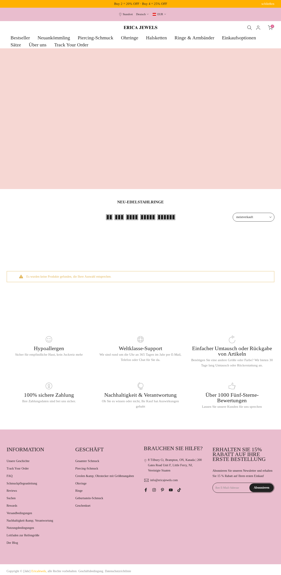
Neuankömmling (54, 37)
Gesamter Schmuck (87, 461)
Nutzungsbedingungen (20, 528)
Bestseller (20, 37)
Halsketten (156, 37)
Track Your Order (71, 44)
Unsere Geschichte (18, 461)
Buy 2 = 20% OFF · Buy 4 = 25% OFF (140, 3)
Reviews (12, 490)
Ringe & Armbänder (194, 37)
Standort (128, 14)
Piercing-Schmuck (95, 37)
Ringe (79, 490)
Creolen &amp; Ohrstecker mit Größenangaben (104, 476)
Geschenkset (82, 505)
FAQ (10, 476)
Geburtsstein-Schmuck (89, 498)
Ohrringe (129, 37)
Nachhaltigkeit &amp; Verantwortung (30, 520)
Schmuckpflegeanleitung (22, 483)
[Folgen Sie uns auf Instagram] (154, 490)
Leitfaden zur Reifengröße (23, 535)
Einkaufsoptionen (239, 37)
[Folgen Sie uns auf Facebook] (146, 490)
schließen (13, 3)
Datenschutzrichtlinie (118, 571)
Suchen (11, 498)
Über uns (38, 44)
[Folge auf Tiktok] (179, 490)
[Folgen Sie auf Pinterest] (162, 490)
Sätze (16, 44)
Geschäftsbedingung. (91, 571)
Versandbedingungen (19, 513)
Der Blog (12, 542)
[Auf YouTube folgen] (171, 490)
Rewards (12, 505)
